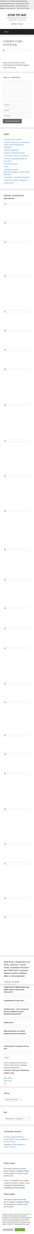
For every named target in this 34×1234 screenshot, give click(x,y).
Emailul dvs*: (9, 1022)
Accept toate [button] (20, 1229)
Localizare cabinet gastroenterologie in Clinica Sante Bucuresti (16, 172)
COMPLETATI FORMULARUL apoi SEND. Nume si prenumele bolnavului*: (16, 989)
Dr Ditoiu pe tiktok (10, 164)
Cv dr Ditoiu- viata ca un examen (16, 156)
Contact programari (11, 150)
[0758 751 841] (17, 24)
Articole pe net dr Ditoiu (13, 139)
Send (6, 1057)
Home (6, 167)
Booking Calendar (12, 984)
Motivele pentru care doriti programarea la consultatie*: (15, 1032)
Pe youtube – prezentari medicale (16, 177)
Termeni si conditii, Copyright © (16, 180)
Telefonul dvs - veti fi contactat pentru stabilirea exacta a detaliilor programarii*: (16, 1011)
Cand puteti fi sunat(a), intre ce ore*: (16, 1047)
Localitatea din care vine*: (14, 1001)
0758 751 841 (17, 15)
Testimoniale (8, 183)
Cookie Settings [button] (8, 1229)
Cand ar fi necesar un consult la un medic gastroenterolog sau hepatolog (17, 144)
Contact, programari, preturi (14, 153)
